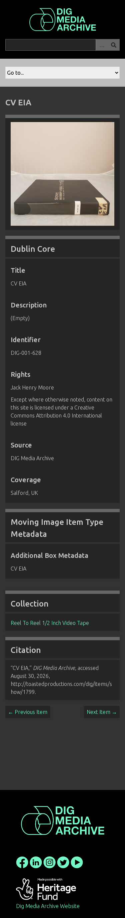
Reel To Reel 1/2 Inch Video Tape (50, 623)
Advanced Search (102, 45)
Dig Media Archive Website (48, 906)
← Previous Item (27, 712)
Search (114, 45)
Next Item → (102, 712)
